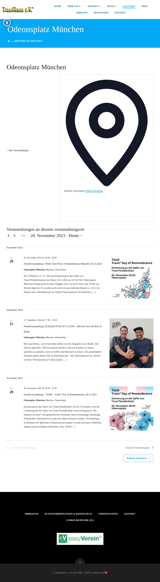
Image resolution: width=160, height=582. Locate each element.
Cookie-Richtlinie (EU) (80, 520)
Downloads (101, 13)
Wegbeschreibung (94, 190)
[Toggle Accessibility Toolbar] (7, 22)
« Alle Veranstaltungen (18, 150)
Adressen (82, 13)
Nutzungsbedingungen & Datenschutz (68, 514)
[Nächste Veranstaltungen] (14, 235)
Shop (144, 6)
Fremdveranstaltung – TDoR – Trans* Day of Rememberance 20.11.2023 (60, 394)
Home (57, 6)
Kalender (129, 6)
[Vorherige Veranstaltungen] (8, 235)
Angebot (92, 6)
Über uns (72, 6)
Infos (110, 6)
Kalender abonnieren (137, 458)
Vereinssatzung (108, 514)
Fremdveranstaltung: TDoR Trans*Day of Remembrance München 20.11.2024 (63, 263)
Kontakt (120, 13)
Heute (23, 236)
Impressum (31, 514)
